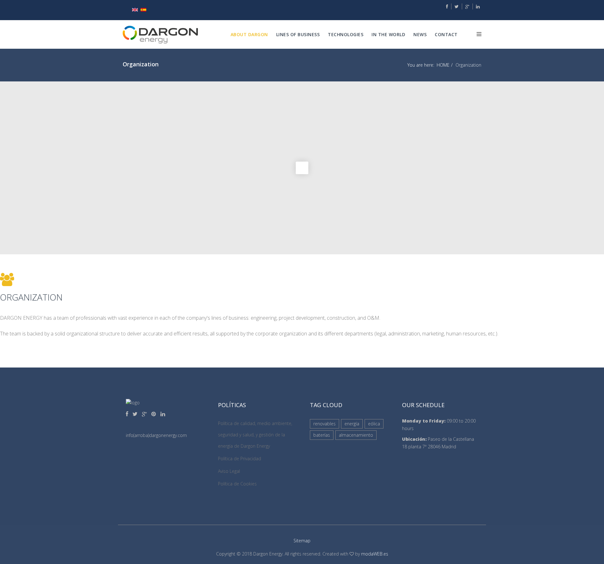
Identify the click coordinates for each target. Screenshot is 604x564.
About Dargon (249, 34)
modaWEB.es (374, 554)
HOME (443, 65)
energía (351, 424)
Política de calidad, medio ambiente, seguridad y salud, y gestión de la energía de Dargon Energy (255, 434)
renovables (324, 424)
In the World (388, 34)
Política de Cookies (237, 484)
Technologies (345, 34)
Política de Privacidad (239, 459)
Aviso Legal (229, 471)
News (420, 34)
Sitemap (302, 541)
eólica (374, 424)
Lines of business (298, 34)
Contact (446, 34)
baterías (321, 435)
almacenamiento (356, 435)
